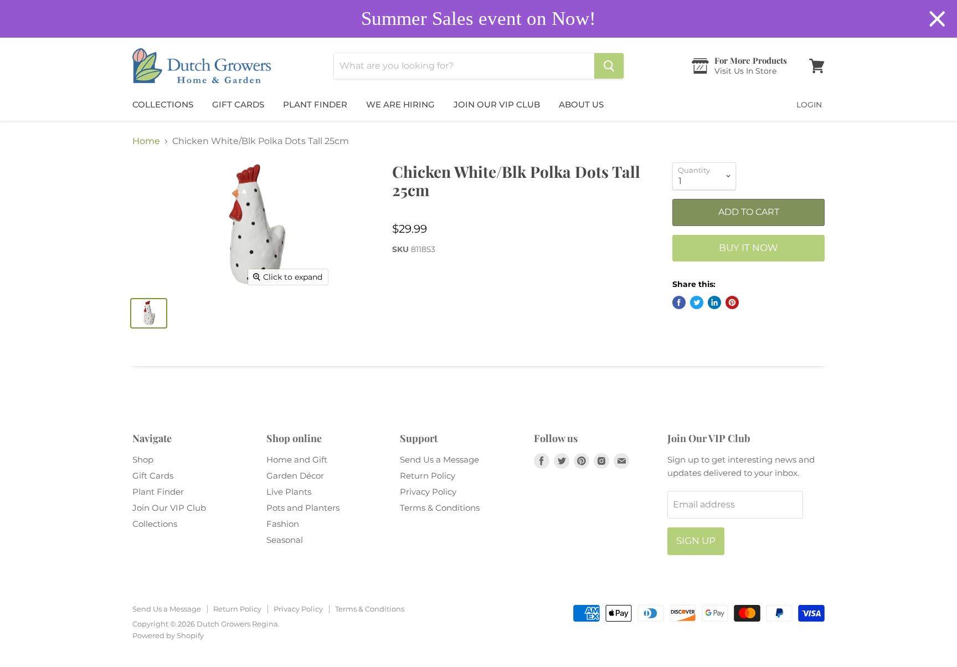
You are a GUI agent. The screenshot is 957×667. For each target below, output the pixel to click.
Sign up (696, 540)
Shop (142, 459)
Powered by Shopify (168, 635)
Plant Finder (315, 104)
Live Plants (288, 491)
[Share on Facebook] (679, 302)
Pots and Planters (302, 507)
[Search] (609, 66)
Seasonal (284, 540)
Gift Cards (238, 104)
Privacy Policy (428, 491)
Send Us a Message (439, 459)
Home (146, 141)
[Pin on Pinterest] (732, 302)
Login (809, 105)
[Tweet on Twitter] (696, 302)
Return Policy (427, 475)
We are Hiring (400, 104)
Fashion (282, 524)
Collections (162, 104)
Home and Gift (296, 459)
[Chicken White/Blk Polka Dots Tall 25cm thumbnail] (148, 313)
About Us (581, 104)
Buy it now (748, 247)
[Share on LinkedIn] (714, 302)
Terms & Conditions (440, 507)
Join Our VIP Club (497, 104)
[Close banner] (937, 19)
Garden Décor (295, 475)
